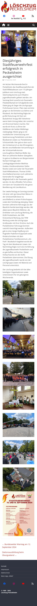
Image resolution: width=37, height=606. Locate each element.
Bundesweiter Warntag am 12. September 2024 (16, 545)
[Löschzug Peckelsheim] (3, 25)
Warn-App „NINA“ (7, 576)
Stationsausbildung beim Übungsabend (13, 553)
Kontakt (3, 566)
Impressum (5, 569)
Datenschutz (5, 573)
